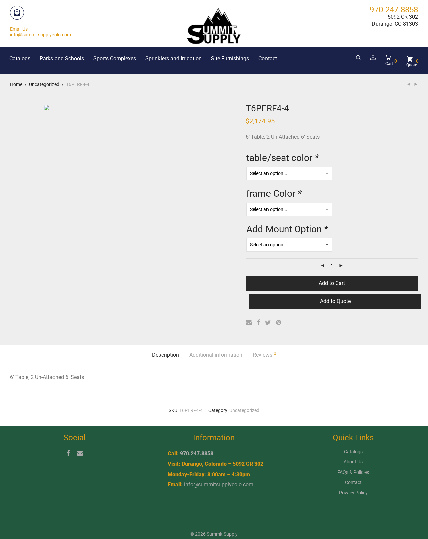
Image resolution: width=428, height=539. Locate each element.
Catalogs (19, 58)
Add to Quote (335, 301)
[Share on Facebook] (258, 322)
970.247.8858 (196, 453)
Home (16, 84)
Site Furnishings (230, 58)
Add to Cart (332, 283)
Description (165, 355)
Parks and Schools (62, 58)
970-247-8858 (394, 10)
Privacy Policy (353, 492)
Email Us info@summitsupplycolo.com (40, 31)
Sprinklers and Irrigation (173, 58)
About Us (353, 461)
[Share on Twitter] (268, 322)
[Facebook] (68, 452)
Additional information (215, 355)
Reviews (264, 354)
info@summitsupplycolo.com (218, 484)
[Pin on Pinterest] (279, 322)
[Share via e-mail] (249, 322)
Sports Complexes (114, 58)
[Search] (358, 57)
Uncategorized (44, 84)
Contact (267, 58)
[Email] (80, 452)
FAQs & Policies (353, 472)
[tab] (165, 355)
